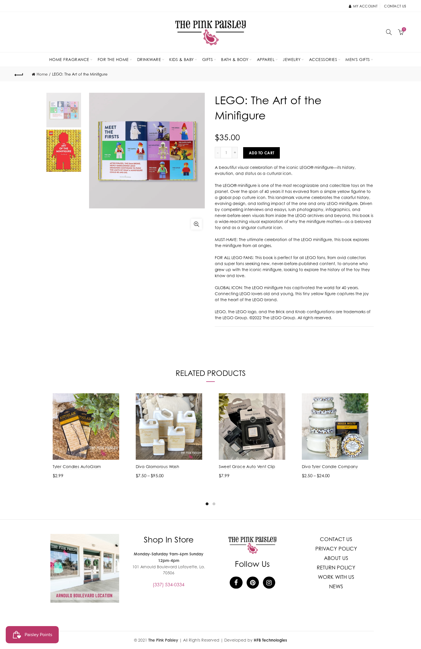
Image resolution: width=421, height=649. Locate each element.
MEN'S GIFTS (357, 59)
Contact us (395, 6)
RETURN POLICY (336, 568)
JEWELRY (292, 59)
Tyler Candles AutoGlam (77, 466)
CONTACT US (336, 539)
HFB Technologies (270, 640)
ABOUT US (336, 558)
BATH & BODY (235, 59)
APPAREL (266, 59)
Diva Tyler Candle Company (330, 466)
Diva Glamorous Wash (157, 466)
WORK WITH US (336, 577)
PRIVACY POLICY (336, 549)
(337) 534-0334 (168, 584)
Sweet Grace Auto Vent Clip (247, 466)
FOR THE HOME (113, 59)
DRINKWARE (149, 59)
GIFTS (207, 59)
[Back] (19, 74)
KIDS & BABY (181, 59)
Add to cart (261, 153)
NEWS (336, 586)
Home (42, 74)
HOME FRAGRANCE (69, 59)
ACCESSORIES (323, 59)
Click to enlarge (196, 224)
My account (365, 6)
